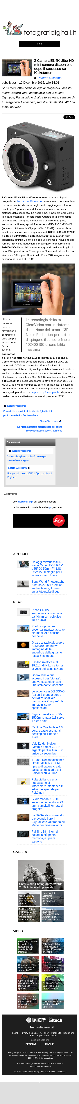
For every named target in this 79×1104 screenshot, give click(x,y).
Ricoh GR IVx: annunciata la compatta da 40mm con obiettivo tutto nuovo (47, 614)
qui (50, 507)
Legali (15, 1033)
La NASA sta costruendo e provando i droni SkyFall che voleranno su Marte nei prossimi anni (48, 820)
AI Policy (44, 1033)
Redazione (68, 1033)
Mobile (49, 1044)
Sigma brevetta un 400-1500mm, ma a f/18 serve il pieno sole (48, 717)
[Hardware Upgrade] (36, 1023)
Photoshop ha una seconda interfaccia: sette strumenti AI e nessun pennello (48, 631)
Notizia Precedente (16, 405)
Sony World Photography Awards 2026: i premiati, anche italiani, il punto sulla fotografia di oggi (48, 586)
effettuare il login (25, 501)
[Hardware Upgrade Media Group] (42, 1030)
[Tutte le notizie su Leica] (40, 527)
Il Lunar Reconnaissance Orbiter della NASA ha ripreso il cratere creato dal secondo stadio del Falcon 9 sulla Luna (48, 766)
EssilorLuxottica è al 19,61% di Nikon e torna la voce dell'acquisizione (48, 665)
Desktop (31, 1044)
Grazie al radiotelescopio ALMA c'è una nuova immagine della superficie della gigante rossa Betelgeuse (48, 649)
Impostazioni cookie (47, 1035)
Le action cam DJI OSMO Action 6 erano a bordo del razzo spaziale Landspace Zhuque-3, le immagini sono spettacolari (48, 699)
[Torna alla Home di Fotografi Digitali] (39, 35)
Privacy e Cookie (29, 1033)
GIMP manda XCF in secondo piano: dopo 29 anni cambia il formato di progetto (47, 803)
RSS (32, 1035)
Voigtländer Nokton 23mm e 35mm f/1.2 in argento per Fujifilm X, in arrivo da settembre (47, 748)
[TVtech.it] (55, 1023)
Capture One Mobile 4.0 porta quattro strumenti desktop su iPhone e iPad (47, 732)
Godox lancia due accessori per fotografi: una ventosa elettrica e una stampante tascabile (47, 680)
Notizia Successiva (49, 421)
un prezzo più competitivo (45, 392)
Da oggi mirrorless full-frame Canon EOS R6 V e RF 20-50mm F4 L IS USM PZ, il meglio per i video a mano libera (47, 569)
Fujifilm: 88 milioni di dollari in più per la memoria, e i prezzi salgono (45, 836)
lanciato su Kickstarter (29, 201)
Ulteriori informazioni (43, 1058)
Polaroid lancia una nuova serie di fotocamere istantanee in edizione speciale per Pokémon (48, 786)
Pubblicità (56, 1033)
